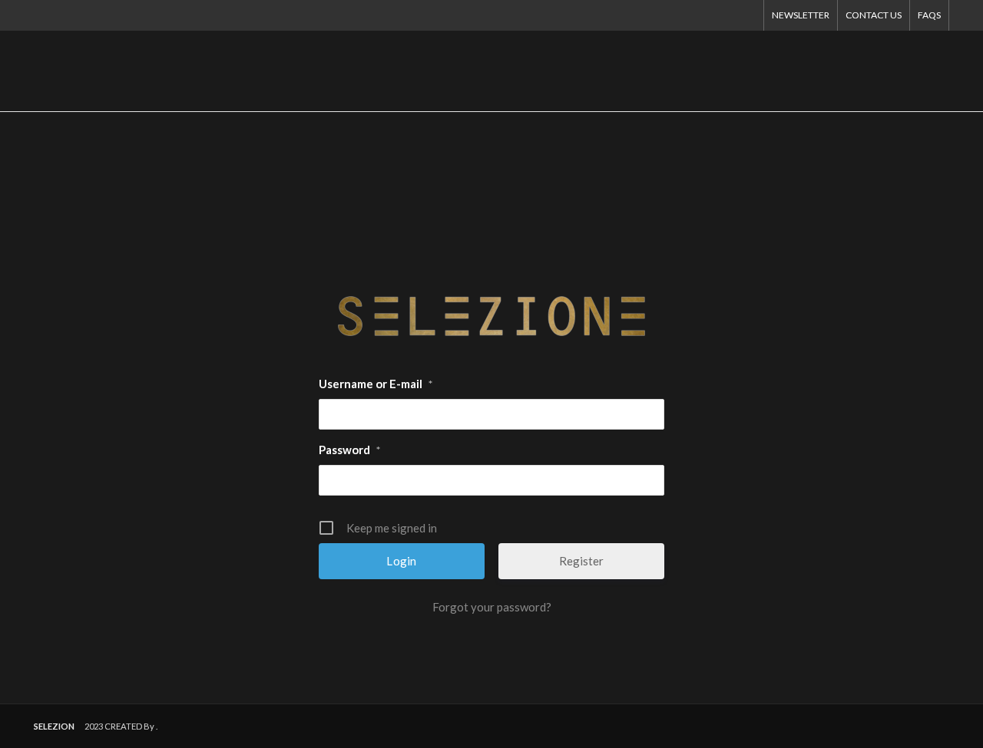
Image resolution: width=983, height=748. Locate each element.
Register (581, 561)
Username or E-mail (375, 383)
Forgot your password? (491, 607)
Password (349, 449)
